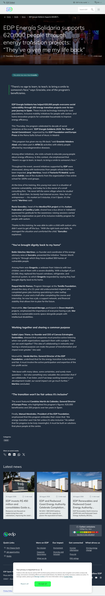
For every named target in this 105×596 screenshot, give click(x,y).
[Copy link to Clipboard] (5, 454)
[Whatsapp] (19, 454)
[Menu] (99, 9)
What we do (41, 558)
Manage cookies (39, 576)
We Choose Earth (13, 548)
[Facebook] (9, 454)
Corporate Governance (41, 553)
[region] (52, 578)
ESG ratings (74, 558)
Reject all (25, 584)
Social (6, 440)
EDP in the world (81, 2)
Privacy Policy (7, 591)
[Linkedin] (14, 454)
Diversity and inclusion (58, 553)
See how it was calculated (85, 535)
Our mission (41, 548)
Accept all (42, 584)
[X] (23, 454)
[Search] (92, 9)
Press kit (73, 554)
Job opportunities (13, 552)
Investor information (74, 549)
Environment (58, 548)
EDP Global (10, 2)
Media (9, 556)
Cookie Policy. (68, 576)
